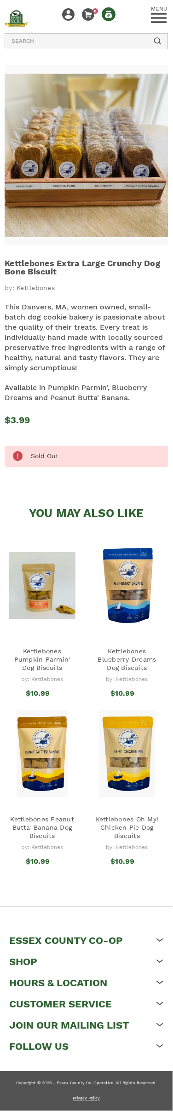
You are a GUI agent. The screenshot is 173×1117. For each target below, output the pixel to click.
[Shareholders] (108, 14)
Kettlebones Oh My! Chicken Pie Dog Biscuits (127, 827)
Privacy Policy (86, 1098)
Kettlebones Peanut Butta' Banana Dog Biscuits (42, 827)
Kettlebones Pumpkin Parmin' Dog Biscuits (42, 659)
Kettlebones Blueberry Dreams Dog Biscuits (127, 659)
